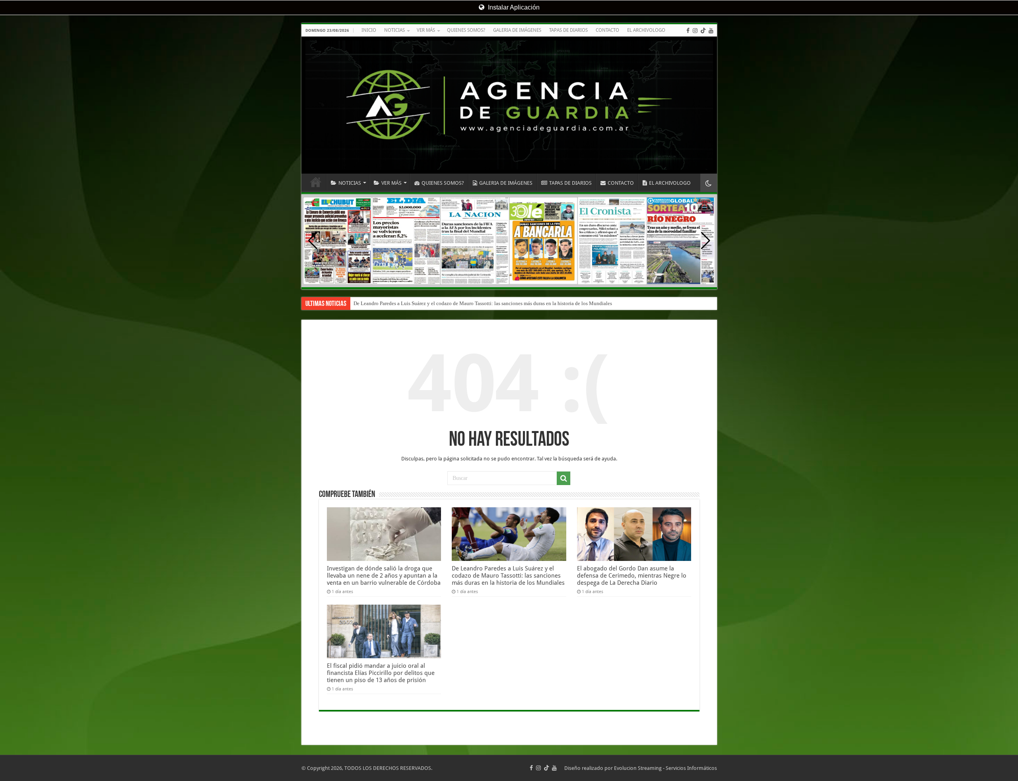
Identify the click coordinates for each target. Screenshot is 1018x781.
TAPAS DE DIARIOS (568, 30)
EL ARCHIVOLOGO (646, 30)
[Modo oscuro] (708, 183)
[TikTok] (703, 30)
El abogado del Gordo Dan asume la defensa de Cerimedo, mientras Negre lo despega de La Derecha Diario (631, 575)
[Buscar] (563, 478)
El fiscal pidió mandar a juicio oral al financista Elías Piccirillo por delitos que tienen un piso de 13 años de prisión (381, 673)
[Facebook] (688, 30)
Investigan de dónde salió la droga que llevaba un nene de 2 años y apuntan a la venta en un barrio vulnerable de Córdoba (384, 575)
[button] (705, 240)
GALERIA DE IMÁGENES (517, 30)
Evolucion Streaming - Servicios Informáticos (665, 768)
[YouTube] (711, 30)
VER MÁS (426, 30)
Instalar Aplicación (513, 7)
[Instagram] (695, 30)
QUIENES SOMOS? (466, 30)
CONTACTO (607, 30)
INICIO (368, 30)
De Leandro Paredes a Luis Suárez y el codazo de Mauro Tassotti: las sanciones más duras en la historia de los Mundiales (483, 303)
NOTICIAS (394, 30)
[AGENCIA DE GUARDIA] (509, 105)
